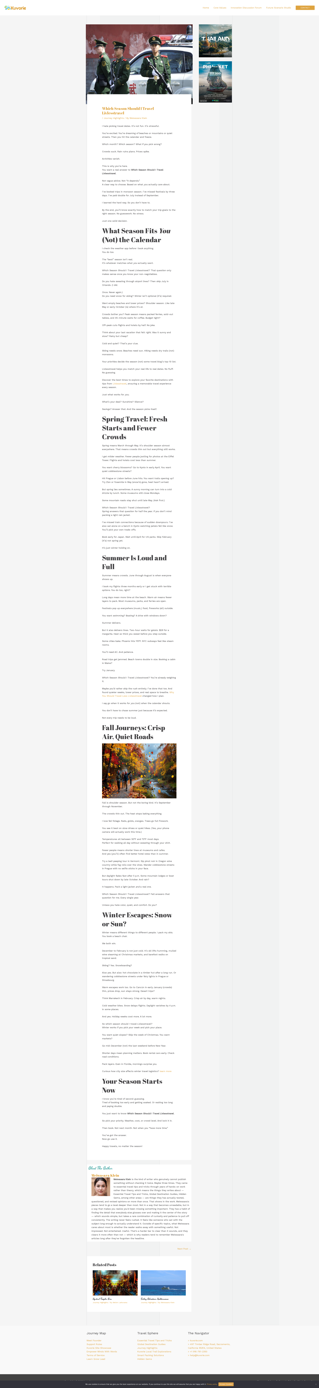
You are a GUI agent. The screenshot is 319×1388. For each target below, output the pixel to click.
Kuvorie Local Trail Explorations (154, 1351)
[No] (316, 1384)
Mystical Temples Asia (102, 1299)
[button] (305, 8)
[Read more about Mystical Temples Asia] (115, 1282)
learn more (165, 1071)
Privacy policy (212, 1384)
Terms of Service (96, 1355)
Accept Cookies (226, 1384)
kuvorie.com (196, 1340)
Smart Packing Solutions (150, 1355)
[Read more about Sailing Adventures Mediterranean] (163, 1282)
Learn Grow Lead (96, 1359)
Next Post (184, 1248)
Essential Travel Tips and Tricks (154, 1340)
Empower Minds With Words (102, 1351)
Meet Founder (94, 1340)
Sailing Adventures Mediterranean (155, 1299)
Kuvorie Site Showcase (99, 1348)
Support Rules (94, 1344)
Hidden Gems (144, 1359)
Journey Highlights (114, 118)
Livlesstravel (119, 383)
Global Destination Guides (151, 1344)
